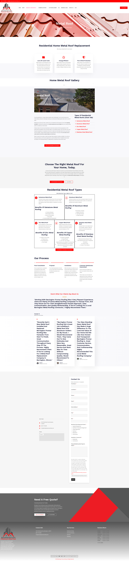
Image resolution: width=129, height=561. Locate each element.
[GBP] (77, 556)
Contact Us (71, 7)
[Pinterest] (69, 556)
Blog (76, 7)
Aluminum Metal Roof (83, 123)
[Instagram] (54, 556)
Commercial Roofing (42, 7)
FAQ (59, 7)
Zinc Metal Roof (81, 126)
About (23, 7)
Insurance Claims (64, 7)
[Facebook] (52, 556)
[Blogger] (64, 556)
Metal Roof (75, 432)
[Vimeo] (74, 556)
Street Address (74, 407)
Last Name (73, 389)
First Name (73, 383)
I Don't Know (75, 434)
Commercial (75, 440)
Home (20, 7)
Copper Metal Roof (82, 129)
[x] (67, 556)
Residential (75, 439)
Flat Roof (74, 431)
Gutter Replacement (53, 7)
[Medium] (62, 556)
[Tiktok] (72, 556)
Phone (72, 395)
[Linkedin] (57, 556)
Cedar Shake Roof (76, 429)
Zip (72, 418)
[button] (36, 83)
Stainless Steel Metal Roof (84, 132)
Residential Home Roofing (31, 7)
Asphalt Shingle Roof (77, 426)
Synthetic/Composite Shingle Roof (79, 427)
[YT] (59, 556)
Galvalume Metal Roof (83, 121)
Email (72, 401)
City (72, 412)
